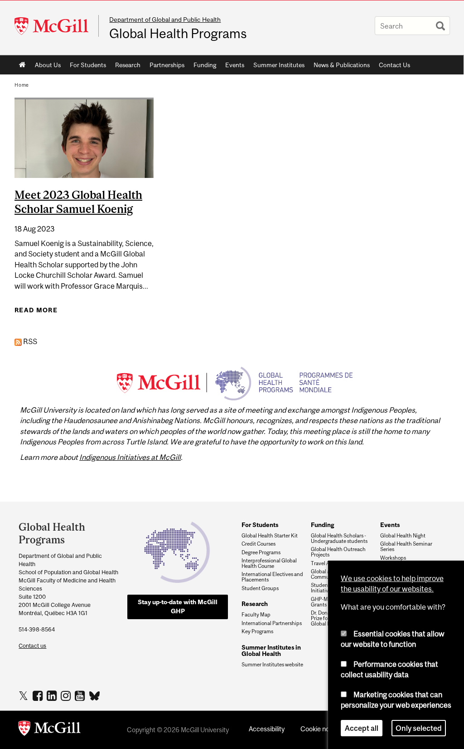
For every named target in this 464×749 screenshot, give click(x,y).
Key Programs (257, 631)
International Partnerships (272, 623)
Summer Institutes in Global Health (271, 650)
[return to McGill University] (49, 730)
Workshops (393, 558)
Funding (204, 65)
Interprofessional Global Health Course (269, 563)
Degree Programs (261, 552)
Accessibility (267, 729)
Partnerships (167, 65)
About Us (48, 65)
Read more (36, 310)
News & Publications (342, 65)
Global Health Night (402, 535)
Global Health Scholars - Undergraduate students (339, 538)
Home (22, 64)
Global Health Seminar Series (406, 546)
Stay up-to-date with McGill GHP (178, 606)
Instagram (67, 695)
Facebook (39, 695)
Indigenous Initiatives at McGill (130, 457)
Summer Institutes (278, 65)
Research (127, 65)
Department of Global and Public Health (165, 19)
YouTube (81, 695)
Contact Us (394, 65)
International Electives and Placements (272, 577)
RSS (29, 341)
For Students (88, 65)
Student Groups (260, 588)
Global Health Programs (178, 33)
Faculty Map (256, 614)
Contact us (32, 645)
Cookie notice (320, 729)
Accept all (361, 728)
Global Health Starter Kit (270, 535)
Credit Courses (259, 544)
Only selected (419, 728)
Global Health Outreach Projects (338, 552)
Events (234, 65)
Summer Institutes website (272, 664)
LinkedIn (53, 695)
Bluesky (95, 695)
